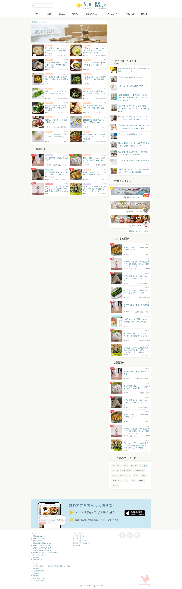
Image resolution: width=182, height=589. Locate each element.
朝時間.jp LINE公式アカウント (43, 543)
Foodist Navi (76, 545)
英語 (125, 466)
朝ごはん (116, 466)
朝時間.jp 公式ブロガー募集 (42, 548)
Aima (74, 548)
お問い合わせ (37, 560)
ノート (141, 481)
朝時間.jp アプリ (38, 541)
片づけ (115, 485)
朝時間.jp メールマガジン (41, 538)
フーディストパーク (79, 541)
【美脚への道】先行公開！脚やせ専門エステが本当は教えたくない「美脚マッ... (131, 126)
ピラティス (138, 471)
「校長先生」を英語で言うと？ (130, 77)
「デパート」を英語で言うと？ (130, 134)
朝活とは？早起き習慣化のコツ (43, 550)
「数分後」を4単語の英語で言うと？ (132, 86)
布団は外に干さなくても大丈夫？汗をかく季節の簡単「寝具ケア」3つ (133, 144)
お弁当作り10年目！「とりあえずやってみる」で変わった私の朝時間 (134, 170)
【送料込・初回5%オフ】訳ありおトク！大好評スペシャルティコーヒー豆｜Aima (133, 108)
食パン (115, 471)
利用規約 (36, 557)
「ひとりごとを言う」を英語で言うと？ (133, 161)
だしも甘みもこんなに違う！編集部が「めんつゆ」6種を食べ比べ (133, 153)
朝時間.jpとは (37, 536)
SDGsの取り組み (38, 580)
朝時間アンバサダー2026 (41, 545)
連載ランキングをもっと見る (138, 231)
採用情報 (36, 573)
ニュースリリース (39, 578)
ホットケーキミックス (121, 475)
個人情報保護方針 (39, 571)
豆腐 (143, 475)
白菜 (135, 475)
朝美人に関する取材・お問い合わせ (45, 553)
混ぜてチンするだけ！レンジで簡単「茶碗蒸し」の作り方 (131, 70)
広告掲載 (36, 576)
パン (125, 481)
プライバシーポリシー (40, 555)
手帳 (132, 481)
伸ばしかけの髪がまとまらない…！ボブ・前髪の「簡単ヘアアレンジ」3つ (133, 118)
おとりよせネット (78, 536)
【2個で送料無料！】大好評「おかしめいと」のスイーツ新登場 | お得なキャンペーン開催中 (133, 97)
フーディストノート (79, 538)
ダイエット (126, 471)
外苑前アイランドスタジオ (81, 543)
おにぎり (143, 466)
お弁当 (133, 466)
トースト (116, 481)
